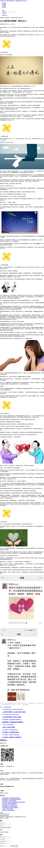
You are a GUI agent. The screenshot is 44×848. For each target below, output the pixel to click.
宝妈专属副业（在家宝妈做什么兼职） (10, 806)
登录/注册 (4, 13)
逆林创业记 (4, 15)
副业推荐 (4, 4)
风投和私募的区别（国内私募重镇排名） (10, 807)
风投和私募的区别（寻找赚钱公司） (9, 804)
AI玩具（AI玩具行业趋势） (9, 727)
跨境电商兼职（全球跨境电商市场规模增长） (13, 722)
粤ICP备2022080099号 (4, 815)
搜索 (3, 10)
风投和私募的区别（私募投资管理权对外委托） (12, 799)
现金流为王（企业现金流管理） (8, 810)
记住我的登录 (4, 827)
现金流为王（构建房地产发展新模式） (10, 803)
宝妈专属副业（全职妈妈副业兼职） (9, 800)
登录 (1, 743)
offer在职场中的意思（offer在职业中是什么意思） (14, 712)
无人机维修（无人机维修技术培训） (11, 732)
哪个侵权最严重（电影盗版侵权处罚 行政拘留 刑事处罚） (14, 802)
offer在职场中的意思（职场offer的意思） (12, 717)
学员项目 (4, 7)
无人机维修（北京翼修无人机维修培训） (12, 737)
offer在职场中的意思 (7, 707)
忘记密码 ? (9, 827)
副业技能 (4, 3)
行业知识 (4, 5)
